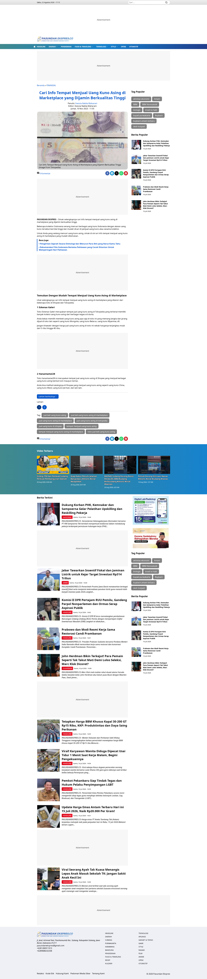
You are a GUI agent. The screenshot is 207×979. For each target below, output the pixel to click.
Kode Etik (50, 973)
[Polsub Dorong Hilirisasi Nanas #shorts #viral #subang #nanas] (154, 465)
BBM (135, 104)
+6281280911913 (44, 948)
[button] (53, 46)
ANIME (141, 957)
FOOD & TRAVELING (83, 46)
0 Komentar (44, 173)
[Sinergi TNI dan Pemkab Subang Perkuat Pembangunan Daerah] (53, 465)
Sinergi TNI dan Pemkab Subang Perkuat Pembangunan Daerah (52, 477)
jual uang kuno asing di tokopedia (92, 420)
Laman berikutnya (47, 396)
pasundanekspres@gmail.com (50, 945)
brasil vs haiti (151, 110)
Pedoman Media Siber (80, 973)
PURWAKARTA (110, 943)
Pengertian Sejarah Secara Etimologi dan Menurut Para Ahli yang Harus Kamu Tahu (80, 243)
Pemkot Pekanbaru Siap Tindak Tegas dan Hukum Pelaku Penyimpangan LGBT (92, 782)
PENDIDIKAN (66, 46)
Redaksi (40, 973)
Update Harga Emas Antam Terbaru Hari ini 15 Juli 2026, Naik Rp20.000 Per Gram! (93, 809)
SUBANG (108, 940)
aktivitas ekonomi (141, 99)
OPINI (123, 46)
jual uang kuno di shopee (50, 426)
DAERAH (52, 46)
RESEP (107, 960)
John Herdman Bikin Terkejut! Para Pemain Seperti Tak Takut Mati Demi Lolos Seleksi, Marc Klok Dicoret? (155, 204)
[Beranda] (34, 46)
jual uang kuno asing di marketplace (55, 420)
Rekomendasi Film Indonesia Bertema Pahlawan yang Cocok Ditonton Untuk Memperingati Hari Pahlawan (76, 248)
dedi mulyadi (139, 126)
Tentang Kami (98, 973)
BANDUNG (109, 950)
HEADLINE (41, 46)
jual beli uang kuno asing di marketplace (89, 415)
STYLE (113, 46)
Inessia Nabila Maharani (86, 103)
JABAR (65, 583)
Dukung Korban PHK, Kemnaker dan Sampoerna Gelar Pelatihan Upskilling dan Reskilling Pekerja (156, 143)
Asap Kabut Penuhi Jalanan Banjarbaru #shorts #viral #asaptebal (84, 479)
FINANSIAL (51, 85)
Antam (157, 99)
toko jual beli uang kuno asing (101, 431)
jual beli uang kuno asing (54, 415)
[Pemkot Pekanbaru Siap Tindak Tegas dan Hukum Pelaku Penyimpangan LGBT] (48, 790)
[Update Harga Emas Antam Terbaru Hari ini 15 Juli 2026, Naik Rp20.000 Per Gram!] (48, 816)
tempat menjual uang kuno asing (81, 426)
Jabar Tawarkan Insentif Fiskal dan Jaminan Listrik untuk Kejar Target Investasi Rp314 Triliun (156, 157)
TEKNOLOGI (101, 46)
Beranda (41, 85)
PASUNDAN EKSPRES (46, 219)
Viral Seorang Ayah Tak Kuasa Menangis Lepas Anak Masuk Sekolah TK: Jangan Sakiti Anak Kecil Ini (94, 873)
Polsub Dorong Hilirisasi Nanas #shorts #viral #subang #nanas (153, 477)
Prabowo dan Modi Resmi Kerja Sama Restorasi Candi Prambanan (155, 189)
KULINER (108, 963)
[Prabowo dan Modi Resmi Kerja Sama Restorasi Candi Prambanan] (136, 190)
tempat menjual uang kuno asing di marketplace (61, 431)
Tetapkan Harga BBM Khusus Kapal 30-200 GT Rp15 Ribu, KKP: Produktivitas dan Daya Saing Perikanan (94, 725)
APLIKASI (142, 936)
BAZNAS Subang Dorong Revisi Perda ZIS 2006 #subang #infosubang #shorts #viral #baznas (119, 480)
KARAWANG (109, 947)
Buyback (159, 115)
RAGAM (142, 950)
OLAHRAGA (67, 668)
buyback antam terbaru (144, 121)
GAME (141, 943)
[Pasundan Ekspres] (55, 39)
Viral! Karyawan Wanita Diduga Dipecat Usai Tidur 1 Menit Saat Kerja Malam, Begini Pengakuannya (93, 755)
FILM (140, 953)
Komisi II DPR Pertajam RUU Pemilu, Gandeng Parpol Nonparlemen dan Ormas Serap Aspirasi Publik (156, 173)
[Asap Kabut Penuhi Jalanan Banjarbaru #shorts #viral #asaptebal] (87, 465)
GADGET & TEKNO (146, 940)
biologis (136, 110)
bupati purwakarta (141, 115)
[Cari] (166, 2)
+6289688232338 (44, 951)
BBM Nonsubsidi (149, 104)
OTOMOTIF (133, 46)
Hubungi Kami (62, 973)
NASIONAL (67, 517)
